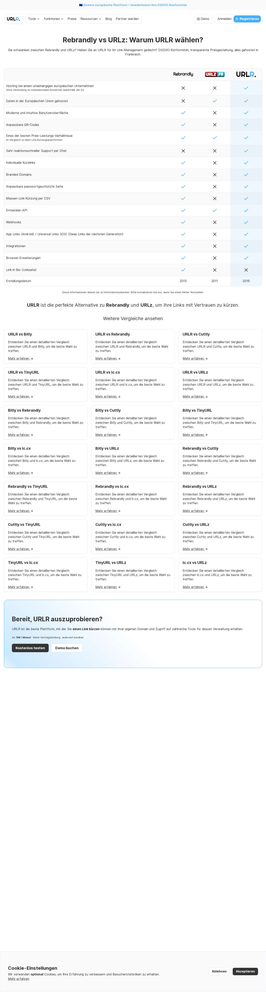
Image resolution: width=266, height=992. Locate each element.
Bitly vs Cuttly (108, 410)
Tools (32, 19)
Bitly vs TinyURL (197, 410)
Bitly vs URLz (107, 448)
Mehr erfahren (19, 358)
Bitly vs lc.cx (19, 448)
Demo (205, 19)
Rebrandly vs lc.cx (112, 486)
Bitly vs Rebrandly (24, 410)
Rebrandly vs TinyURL (28, 486)
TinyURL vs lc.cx (23, 563)
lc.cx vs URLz (195, 563)
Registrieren (249, 19)
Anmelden (225, 19)
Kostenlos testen (30, 648)
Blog (108, 19)
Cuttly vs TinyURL (24, 524)
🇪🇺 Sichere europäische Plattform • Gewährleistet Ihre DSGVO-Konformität (133, 5)
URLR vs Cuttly (196, 334)
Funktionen (52, 19)
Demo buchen (67, 648)
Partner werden (127, 19)
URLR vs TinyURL (23, 372)
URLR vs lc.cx (107, 372)
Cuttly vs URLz (196, 524)
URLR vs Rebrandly (112, 334)
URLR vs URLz (195, 372)
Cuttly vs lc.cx (108, 524)
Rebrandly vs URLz (200, 486)
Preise (72, 19)
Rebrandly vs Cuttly (200, 448)
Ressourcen (89, 19)
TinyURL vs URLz (110, 563)
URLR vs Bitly (20, 334)
